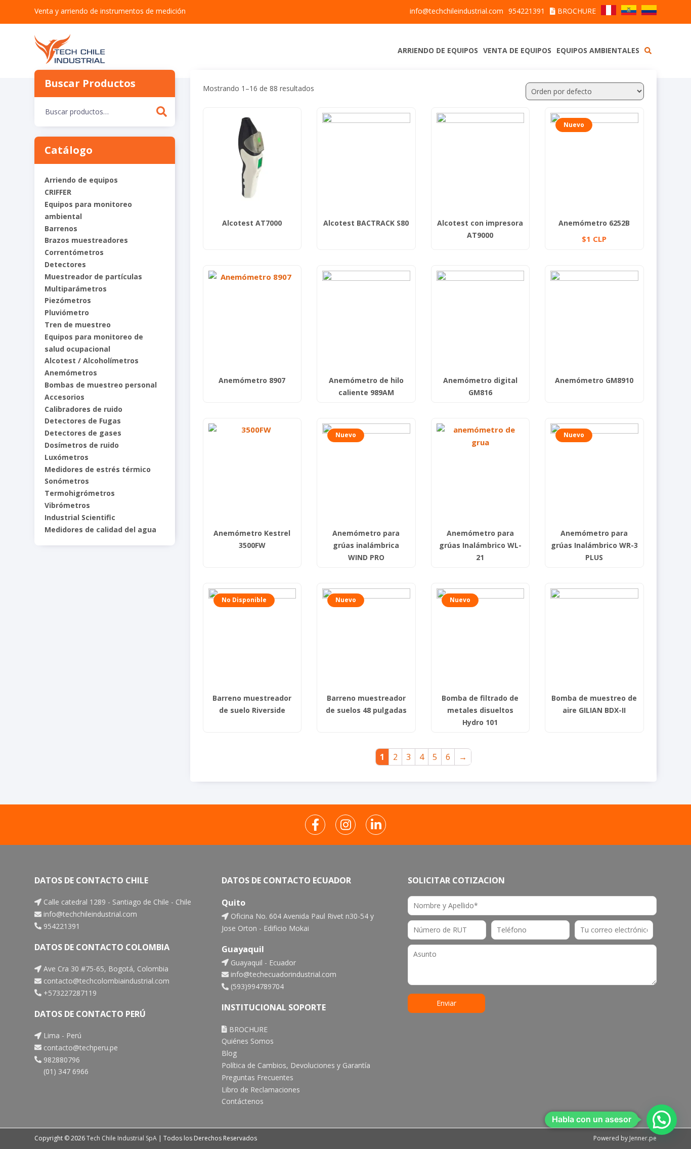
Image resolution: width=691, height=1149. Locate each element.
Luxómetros (67, 457)
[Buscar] (162, 111)
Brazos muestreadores (86, 240)
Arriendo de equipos (438, 50)
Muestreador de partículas (93, 276)
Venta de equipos (517, 50)
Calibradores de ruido (83, 409)
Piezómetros (68, 300)
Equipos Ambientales (597, 50)
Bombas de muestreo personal (101, 385)
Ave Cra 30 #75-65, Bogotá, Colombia (104, 968)
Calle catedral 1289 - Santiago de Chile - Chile (116, 902)
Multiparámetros (76, 288)
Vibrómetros (67, 505)
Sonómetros (67, 481)
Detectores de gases (83, 433)
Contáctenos (243, 1101)
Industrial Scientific (80, 517)
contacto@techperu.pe (79, 1047)
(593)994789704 (256, 986)
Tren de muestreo (78, 324)
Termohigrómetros (80, 493)
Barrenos (61, 228)
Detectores (65, 264)
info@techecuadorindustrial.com (282, 974)
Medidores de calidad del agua (100, 529)
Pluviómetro (67, 312)
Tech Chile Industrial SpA (122, 1138)
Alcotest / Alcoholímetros (92, 360)
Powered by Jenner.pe (625, 1138)
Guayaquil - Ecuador (262, 962)
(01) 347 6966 (65, 1071)
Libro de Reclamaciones (261, 1089)
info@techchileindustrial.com (456, 11)
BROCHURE (575, 11)
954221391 (526, 11)
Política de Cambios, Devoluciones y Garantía (296, 1065)
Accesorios (64, 397)
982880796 (60, 1060)
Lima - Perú (61, 1035)
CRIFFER (58, 192)
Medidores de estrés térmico (98, 469)
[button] (661, 1119)
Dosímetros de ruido (82, 445)
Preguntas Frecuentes (257, 1077)
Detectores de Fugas (83, 420)
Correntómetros (74, 252)
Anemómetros (71, 372)
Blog (229, 1053)
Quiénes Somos (248, 1041)
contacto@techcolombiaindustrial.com (105, 981)
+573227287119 (69, 993)
